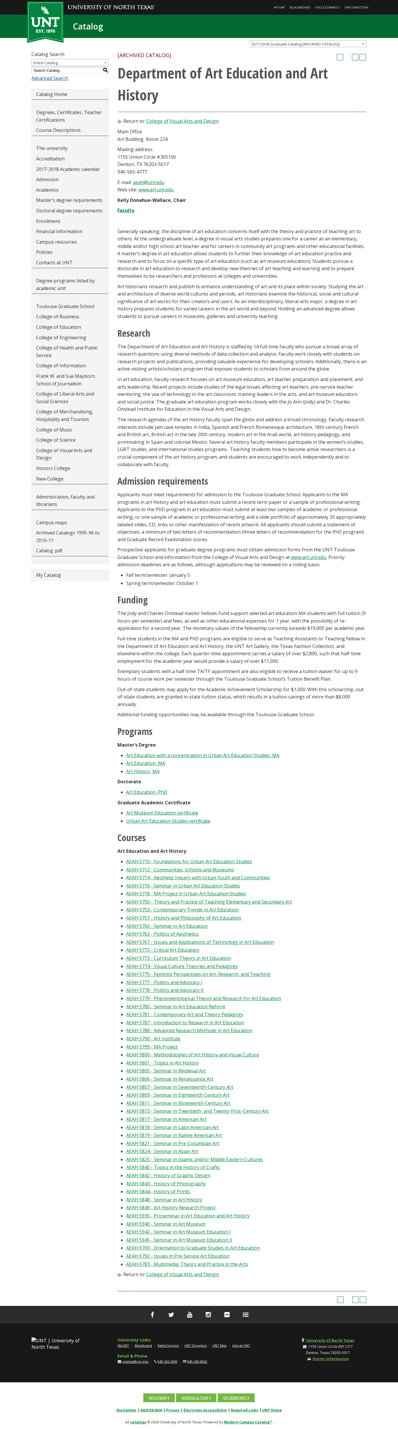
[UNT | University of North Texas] (62, 1343)
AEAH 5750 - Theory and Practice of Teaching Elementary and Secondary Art (209, 902)
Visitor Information (331, 1358)
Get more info (234, 1398)
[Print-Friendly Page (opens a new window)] (355, 57)
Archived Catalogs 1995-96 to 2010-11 (68, 537)
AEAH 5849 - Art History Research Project (171, 1207)
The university (52, 148)
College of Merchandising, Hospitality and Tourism (64, 415)
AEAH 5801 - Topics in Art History (162, 1063)
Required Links (244, 1410)
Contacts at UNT (54, 262)
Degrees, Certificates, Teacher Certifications (69, 116)
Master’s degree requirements (69, 200)
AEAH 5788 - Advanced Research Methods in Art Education (189, 1030)
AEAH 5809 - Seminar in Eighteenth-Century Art (178, 1095)
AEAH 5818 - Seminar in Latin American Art (172, 1127)
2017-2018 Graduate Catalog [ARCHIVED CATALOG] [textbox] (295, 44)
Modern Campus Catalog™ (248, 1422)
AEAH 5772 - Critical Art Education (162, 950)
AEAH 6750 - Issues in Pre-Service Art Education (178, 1256)
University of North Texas (330, 1340)
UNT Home (272, 1410)
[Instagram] (208, 1314)
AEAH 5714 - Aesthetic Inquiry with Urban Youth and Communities (198, 877)
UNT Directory (356, 7)
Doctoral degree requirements (69, 210)
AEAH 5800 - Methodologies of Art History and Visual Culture (192, 1054)
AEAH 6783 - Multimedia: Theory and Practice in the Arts (187, 1264)
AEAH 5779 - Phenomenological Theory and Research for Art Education (203, 998)
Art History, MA (143, 771)
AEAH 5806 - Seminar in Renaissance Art (169, 1079)
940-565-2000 (167, 1361)
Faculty (125, 210)
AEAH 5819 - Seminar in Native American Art (174, 1135)
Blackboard (300, 7)
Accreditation (50, 159)
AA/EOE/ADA (151, 1410)
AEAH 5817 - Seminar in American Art (166, 1119)
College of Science (55, 440)
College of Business (57, 316)
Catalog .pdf (49, 550)
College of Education (58, 327)
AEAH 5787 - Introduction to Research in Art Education (185, 1022)
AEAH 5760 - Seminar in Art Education (167, 926)
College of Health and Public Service (67, 352)
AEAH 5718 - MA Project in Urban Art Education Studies (186, 893)
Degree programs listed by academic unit (65, 284)
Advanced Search (49, 78)
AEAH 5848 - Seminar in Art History (164, 1199)
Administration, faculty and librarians (65, 501)
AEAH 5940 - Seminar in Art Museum (165, 1224)
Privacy (173, 1410)
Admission (47, 179)
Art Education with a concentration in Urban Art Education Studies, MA (202, 755)
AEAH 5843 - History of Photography (166, 1183)
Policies (44, 252)
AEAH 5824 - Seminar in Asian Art (162, 1151)
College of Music (54, 430)
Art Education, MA (145, 763)
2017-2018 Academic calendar (68, 169)
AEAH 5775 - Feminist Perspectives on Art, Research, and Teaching (198, 974)
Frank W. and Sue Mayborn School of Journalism (65, 380)
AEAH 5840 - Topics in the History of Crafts (173, 1167)
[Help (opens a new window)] (363, 57)
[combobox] (308, 43)
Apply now (157, 1398)
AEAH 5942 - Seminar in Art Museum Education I (178, 1232)
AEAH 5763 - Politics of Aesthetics (162, 934)
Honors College (53, 468)
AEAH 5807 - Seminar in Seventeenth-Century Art (179, 1087)
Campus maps (51, 522)
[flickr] (227, 1314)
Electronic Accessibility (205, 1410)
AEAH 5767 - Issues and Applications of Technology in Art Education (200, 942)
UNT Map (219, 1345)
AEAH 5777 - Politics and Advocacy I (164, 982)
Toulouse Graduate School (65, 306)
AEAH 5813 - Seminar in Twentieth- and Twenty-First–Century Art (197, 1111)
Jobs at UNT (241, 1345)
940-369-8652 (197, 1361)
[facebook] (152, 1314)
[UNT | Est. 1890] (45, 21)
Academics (47, 190)
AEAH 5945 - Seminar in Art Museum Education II (179, 1240)
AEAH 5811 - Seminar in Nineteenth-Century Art (178, 1103)
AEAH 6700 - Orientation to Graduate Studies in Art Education (193, 1248)
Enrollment (48, 221)
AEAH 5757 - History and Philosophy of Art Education (183, 918)
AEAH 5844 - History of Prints (158, 1191)
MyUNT (279, 7)
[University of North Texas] (111, 3)
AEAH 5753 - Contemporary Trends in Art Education (182, 909)
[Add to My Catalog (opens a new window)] (340, 57)
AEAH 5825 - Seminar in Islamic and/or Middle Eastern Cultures (194, 1159)
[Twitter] (171, 1314)
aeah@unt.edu (148, 182)
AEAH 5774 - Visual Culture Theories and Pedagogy (182, 966)
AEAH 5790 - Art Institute (153, 1038)
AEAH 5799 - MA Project (152, 1047)
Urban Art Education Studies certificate (168, 821)
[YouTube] (190, 1314)
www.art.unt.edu (156, 189)
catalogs (138, 1422)
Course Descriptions (58, 130)
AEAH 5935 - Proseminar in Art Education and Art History (188, 1216)
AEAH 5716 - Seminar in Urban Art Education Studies (183, 886)
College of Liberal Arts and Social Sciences (65, 398)
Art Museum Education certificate (162, 813)
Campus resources (56, 242)
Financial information (59, 231)
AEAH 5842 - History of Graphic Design (168, 1175)
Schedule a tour (195, 1398)
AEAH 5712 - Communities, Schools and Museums (180, 870)
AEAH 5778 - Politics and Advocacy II (165, 990)
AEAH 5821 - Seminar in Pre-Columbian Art (172, 1143)
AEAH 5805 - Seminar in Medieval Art (166, 1071)
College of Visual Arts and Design (64, 454)
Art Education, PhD (146, 792)
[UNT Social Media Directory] (245, 1314)
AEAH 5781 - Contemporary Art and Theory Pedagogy (184, 1014)
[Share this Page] (347, 57)
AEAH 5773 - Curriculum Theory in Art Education (178, 958)
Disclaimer (127, 1410)
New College (50, 479)
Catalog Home (51, 94)
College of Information (61, 365)
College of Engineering (61, 337)
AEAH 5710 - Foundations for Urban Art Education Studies (189, 861)
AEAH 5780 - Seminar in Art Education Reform (175, 1006)
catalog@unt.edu (135, 1361)
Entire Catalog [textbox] (45, 62)
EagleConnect (327, 7)
